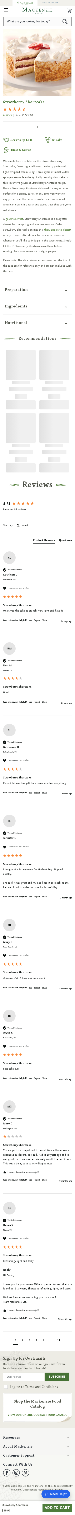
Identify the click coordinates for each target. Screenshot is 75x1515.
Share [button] (44, 620)
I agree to (34, 1387)
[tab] (44, 541)
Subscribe (57, 1377)
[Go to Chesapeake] (50, 3)
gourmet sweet (14, 219)
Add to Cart (57, 1508)
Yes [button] (30, 620)
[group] (37, 504)
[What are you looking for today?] (65, 21)
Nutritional (16, 323)
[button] (6, 10)
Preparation (16, 290)
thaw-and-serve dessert (57, 229)
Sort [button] (6, 525)
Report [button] (37, 620)
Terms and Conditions (41, 1387)
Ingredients (16, 306)
